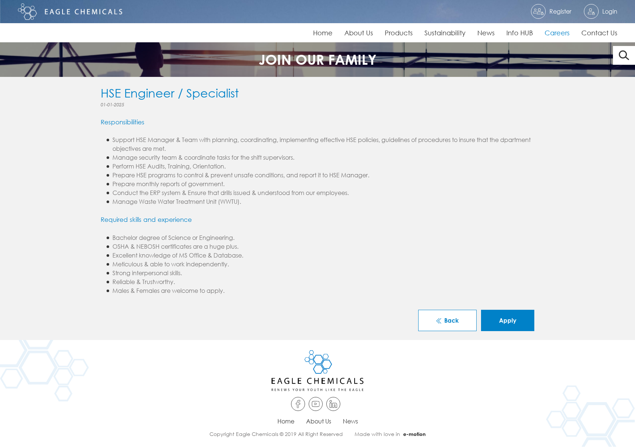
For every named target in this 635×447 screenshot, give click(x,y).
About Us (358, 33)
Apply (507, 320)
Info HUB (519, 33)
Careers (557, 33)
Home (323, 33)
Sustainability (445, 33)
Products (399, 33)
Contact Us (599, 33)
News (486, 33)
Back (451, 320)
